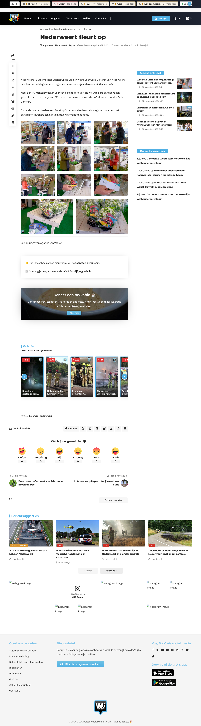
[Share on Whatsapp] (12, 80)
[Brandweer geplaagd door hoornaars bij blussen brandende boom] (184, 97)
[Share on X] (12, 72)
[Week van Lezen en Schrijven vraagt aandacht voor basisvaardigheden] (184, 83)
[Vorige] (24, 377)
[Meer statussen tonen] (189, 4)
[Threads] (182, 650)
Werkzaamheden (19, 545)
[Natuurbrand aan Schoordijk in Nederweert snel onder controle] (123, 533)
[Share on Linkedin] (12, 87)
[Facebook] (153, 650)
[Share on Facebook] (12, 65)
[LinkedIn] (177, 650)
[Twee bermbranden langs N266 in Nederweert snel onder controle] (170, 533)
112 (59, 545)
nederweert (46, 416)
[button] (110, 18)
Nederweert (61, 45)
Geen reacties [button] (115, 500)
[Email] (12, 108)
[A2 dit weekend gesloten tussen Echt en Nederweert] (31, 533)
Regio (72, 45)
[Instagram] (172, 650)
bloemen (34, 416)
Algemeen (48, 45)
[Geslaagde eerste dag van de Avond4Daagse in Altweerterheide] (184, 125)
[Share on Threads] (12, 94)
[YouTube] (162, 650)
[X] (157, 650)
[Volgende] (124, 377)
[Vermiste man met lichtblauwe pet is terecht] (184, 111)
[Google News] (168, 650)
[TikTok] (153, 656)
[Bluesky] (187, 650)
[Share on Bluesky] (12, 101)
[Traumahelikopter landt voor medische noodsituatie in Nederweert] (77, 533)
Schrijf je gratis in (81, 271)
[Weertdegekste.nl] (14, 18)
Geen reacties (121, 45)
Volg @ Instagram (77, 595)
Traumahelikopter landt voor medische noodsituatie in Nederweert (72, 554)
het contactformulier (84, 263)
